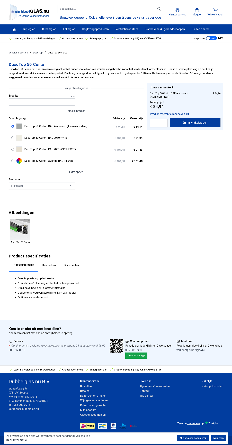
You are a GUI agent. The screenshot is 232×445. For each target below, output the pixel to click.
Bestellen (86, 386)
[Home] (14, 29)
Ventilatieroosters (126, 29)
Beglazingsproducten (95, 29)
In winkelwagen (198, 122)
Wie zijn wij (146, 395)
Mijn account (88, 410)
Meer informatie (16, 440)
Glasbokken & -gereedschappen (165, 29)
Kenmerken (49, 265)
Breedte (42, 95)
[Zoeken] (159, 9)
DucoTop (38, 52)
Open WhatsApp (136, 355)
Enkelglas (69, 29)
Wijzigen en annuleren (94, 400)
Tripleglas (29, 29)
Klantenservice (90, 381)
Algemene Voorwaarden (155, 386)
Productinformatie (23, 264)
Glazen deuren (201, 29)
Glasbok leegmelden (93, 414)
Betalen (85, 391)
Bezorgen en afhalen (93, 395)
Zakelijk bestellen (212, 386)
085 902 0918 (17, 350)
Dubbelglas (49, 29)
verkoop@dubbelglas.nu (190, 350)
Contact (144, 391)
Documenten (71, 265)
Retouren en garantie (93, 405)
